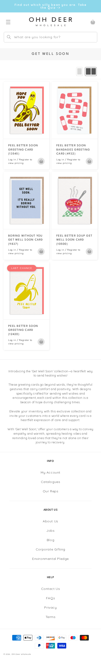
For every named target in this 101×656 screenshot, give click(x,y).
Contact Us (50, 589)
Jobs (50, 530)
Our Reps (50, 491)
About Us (50, 521)
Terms (51, 617)
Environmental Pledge (50, 559)
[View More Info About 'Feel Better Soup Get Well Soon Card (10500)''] (74, 200)
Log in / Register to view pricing (20, 161)
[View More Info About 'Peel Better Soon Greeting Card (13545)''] (26, 110)
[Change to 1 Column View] (79, 71)
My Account (50, 472)
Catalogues (50, 482)
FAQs (50, 598)
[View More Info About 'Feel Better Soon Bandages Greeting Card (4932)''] (74, 110)
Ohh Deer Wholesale (21, 654)
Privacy (50, 607)
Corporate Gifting (50, 549)
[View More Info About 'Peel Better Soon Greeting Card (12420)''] (26, 290)
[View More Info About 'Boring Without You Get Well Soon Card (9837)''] (26, 200)
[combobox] (50, 37)
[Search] (9, 37)
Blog (50, 540)
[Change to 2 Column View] (91, 71)
